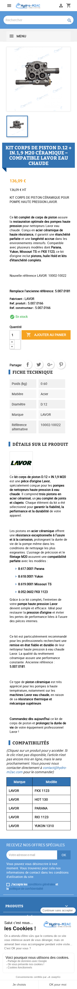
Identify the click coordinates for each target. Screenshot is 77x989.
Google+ (50, 364)
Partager (27, 364)
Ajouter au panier (46, 334)
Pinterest (61, 364)
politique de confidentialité (26, 889)
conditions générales (41, 884)
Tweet (38, 364)
